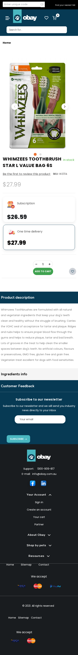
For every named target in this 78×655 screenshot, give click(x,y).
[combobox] (37, 29)
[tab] (39, 495)
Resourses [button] (36, 556)
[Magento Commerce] (25, 16)
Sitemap (26, 564)
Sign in (39, 502)
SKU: (55, 174)
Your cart (39, 517)
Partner (39, 524)
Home (7, 43)
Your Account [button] (37, 495)
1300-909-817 (46, 469)
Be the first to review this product (26, 174)
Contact (43, 564)
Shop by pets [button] (37, 545)
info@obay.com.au (44, 474)
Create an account (39, 509)
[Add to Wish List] (72, 271)
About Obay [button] (37, 535)
